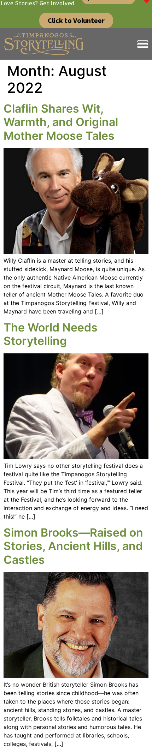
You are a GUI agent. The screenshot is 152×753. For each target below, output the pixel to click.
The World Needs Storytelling (51, 334)
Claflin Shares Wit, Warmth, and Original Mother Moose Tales (61, 122)
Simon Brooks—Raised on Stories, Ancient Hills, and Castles (73, 546)
